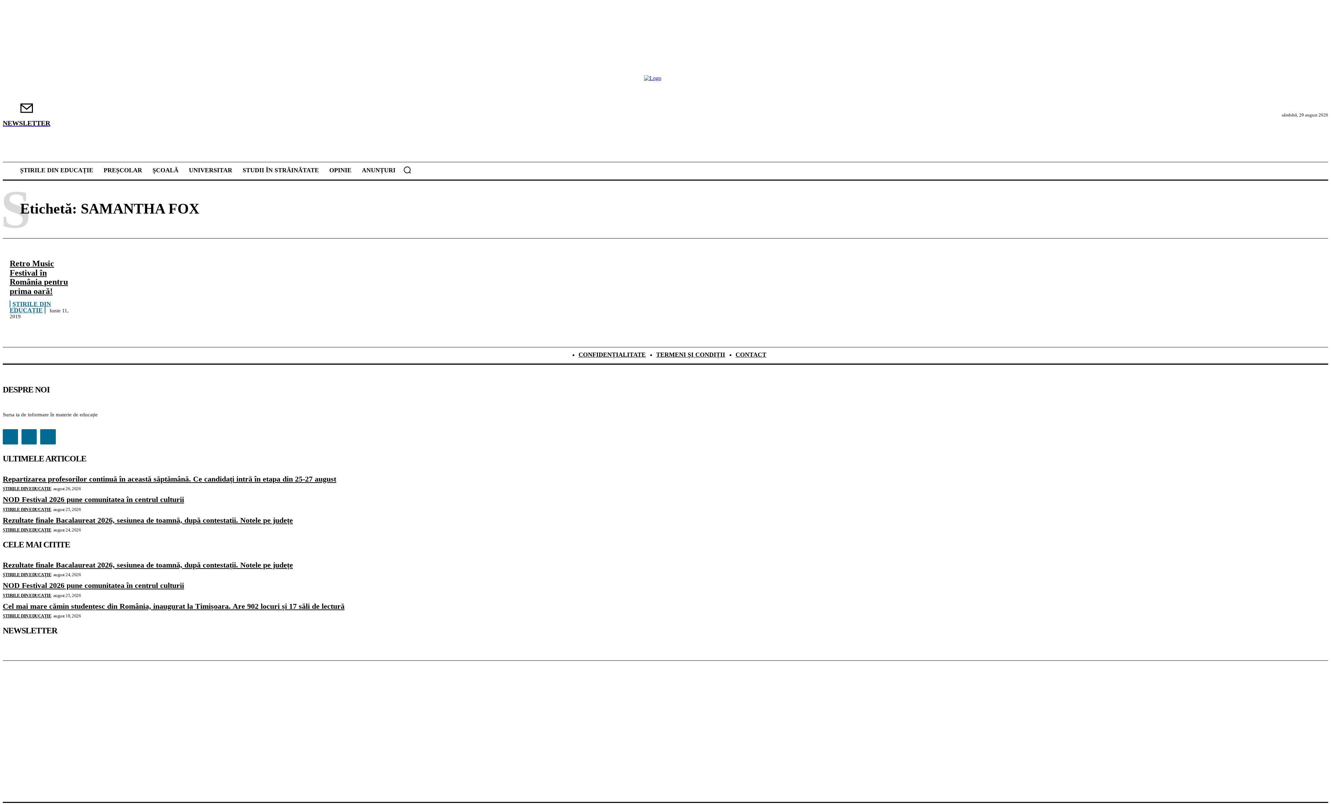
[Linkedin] (29, 436)
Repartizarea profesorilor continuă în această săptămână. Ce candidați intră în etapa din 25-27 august (169, 479)
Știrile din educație (30, 307)
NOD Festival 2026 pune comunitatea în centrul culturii (93, 499)
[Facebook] (10, 436)
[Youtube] (47, 436)
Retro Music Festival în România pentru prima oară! (39, 277)
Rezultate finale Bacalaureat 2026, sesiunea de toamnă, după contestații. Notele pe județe (148, 520)
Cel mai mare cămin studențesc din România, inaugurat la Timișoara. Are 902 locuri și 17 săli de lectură (174, 606)
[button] (407, 170)
